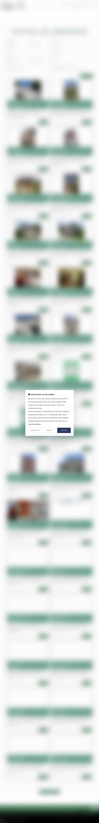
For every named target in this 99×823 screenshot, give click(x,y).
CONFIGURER (35, 430)
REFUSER (49, 430)
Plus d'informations (34, 424)
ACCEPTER (64, 430)
